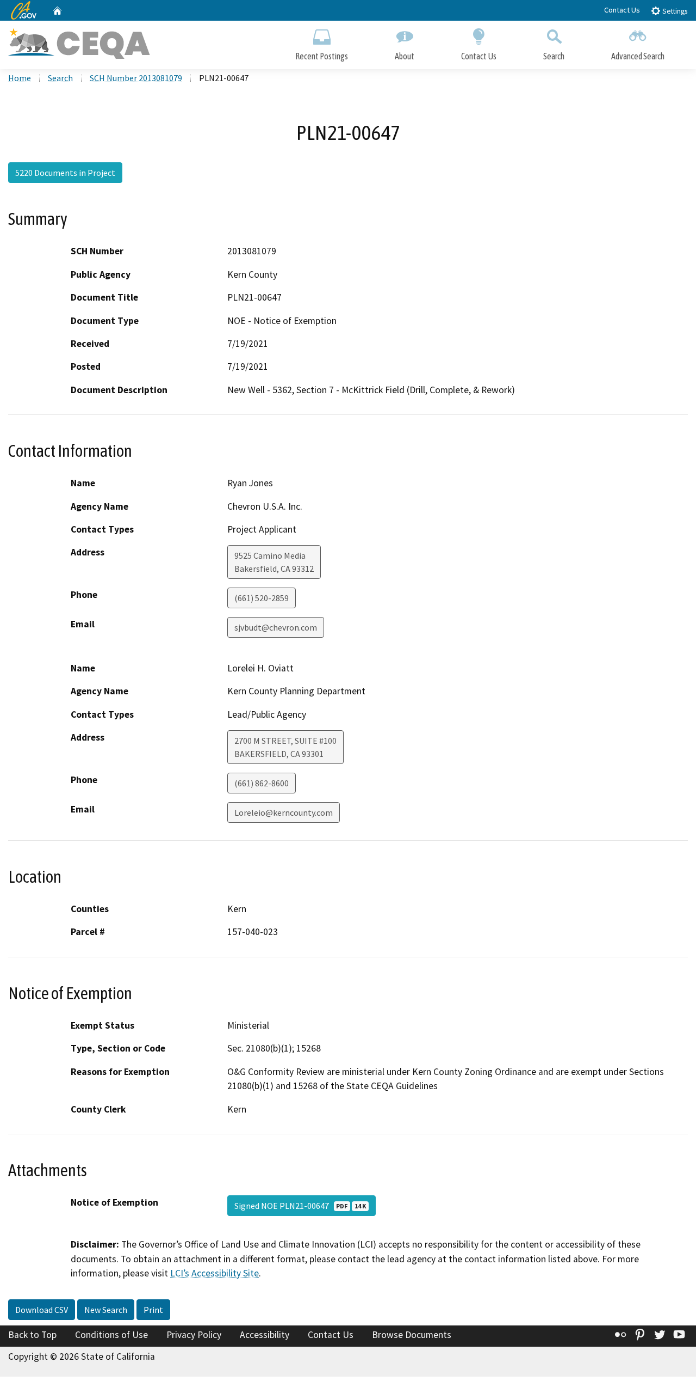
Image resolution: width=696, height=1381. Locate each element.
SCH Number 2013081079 (136, 77)
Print (153, 1309)
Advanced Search (637, 56)
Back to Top (32, 1335)
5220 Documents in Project (65, 172)
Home (19, 77)
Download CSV (41, 1309)
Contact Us (622, 10)
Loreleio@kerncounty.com (283, 812)
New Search (105, 1309)
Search (553, 56)
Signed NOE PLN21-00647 (300, 1205)
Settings (674, 11)
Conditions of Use (111, 1335)
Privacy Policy (193, 1335)
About (404, 56)
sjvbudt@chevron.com (275, 627)
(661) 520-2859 (261, 597)
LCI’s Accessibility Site (214, 1273)
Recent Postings (321, 56)
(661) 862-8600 (261, 783)
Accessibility (264, 1335)
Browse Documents (411, 1335)
